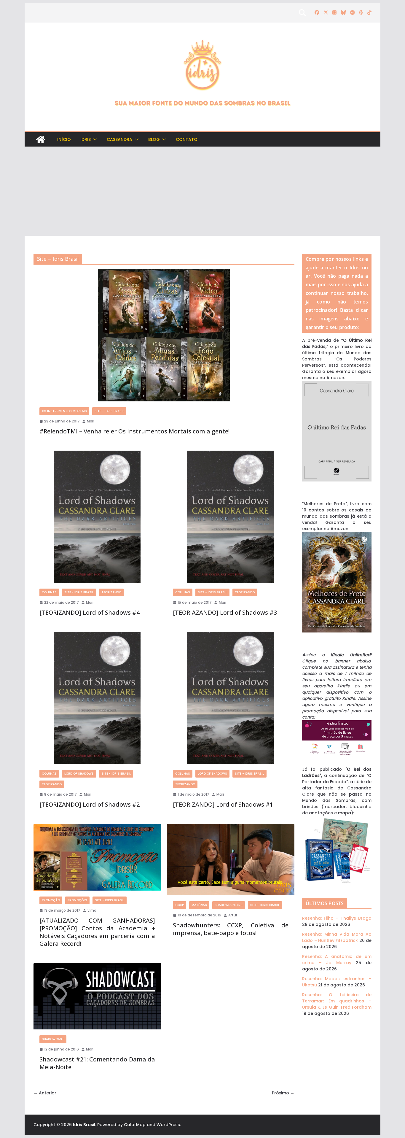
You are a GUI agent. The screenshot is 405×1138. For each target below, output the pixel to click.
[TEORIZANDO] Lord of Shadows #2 (89, 804)
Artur (232, 915)
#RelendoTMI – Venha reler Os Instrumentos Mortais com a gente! (134, 431)
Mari (90, 421)
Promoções (77, 900)
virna (91, 910)
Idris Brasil (84, 1125)
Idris (85, 139)
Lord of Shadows (79, 773)
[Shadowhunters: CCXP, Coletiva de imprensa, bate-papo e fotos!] (230, 859)
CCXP (179, 905)
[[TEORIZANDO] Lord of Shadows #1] (230, 698)
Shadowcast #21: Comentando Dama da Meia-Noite (97, 1063)
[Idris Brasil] (40, 139)
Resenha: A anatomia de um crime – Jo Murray (336, 959)
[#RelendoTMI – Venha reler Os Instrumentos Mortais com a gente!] (164, 335)
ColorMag (135, 1125)
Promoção (51, 900)
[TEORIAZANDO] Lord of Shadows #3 (225, 612)
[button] (94, 139)
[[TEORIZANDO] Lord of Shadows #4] (97, 516)
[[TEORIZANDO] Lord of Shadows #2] (97, 698)
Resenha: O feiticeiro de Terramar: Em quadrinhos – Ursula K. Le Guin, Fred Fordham (336, 1001)
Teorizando (111, 592)
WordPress (168, 1125)
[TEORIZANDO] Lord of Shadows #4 (89, 612)
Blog (154, 139)
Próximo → (283, 1093)
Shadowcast (53, 1039)
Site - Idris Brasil (109, 411)
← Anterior (45, 1093)
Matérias (199, 905)
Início (64, 139)
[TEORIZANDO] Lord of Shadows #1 (223, 804)
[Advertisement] (202, 191)
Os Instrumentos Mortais (64, 411)
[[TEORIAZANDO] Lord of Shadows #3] (230, 516)
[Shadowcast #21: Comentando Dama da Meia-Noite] (97, 996)
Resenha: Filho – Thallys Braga (336, 918)
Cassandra (119, 139)
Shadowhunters (229, 905)
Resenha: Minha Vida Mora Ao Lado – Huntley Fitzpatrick (336, 937)
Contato (186, 139)
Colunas (49, 592)
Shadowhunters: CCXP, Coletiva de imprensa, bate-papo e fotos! (230, 929)
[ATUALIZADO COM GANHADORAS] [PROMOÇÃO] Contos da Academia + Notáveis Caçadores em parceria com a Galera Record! (97, 932)
